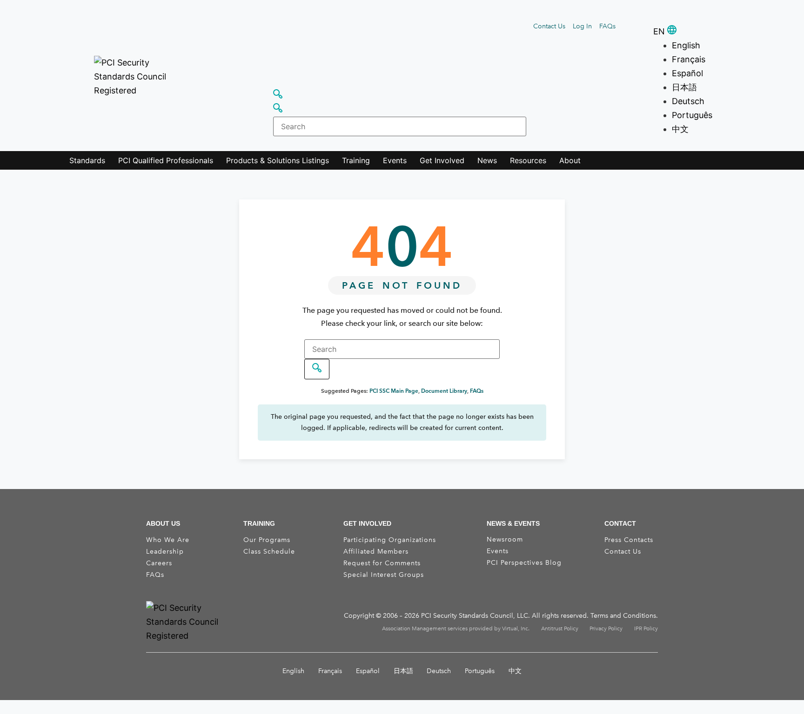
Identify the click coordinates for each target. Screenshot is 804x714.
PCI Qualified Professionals (165, 160)
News (487, 160)
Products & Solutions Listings (277, 160)
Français (688, 59)
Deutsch (688, 101)
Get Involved (442, 160)
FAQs (476, 390)
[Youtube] (642, 570)
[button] (627, 26)
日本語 (684, 87)
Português (692, 115)
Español (687, 73)
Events (395, 160)
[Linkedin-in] (619, 570)
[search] (316, 369)
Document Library (444, 390)
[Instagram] (631, 570)
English (686, 45)
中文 (680, 129)
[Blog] (654, 570)
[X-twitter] (607, 570)
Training (356, 160)
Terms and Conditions (623, 616)
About (570, 160)
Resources (528, 160)
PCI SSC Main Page (393, 390)
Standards (87, 160)
